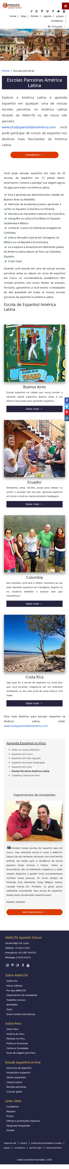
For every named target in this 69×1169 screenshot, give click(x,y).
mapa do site (10, 1143)
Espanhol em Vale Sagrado (26, 758)
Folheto (10, 1130)
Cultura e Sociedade (17, 1048)
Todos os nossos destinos (26, 749)
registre (47, 16)
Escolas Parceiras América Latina (30, 771)
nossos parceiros (54, 1147)
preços (60, 16)
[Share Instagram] (67, 418)
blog (23, 16)
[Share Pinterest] (67, 412)
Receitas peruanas (16, 1086)
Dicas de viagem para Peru (21, 1052)
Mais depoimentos (32, 912)
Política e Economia (17, 1043)
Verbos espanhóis (16, 1077)
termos (23, 1143)
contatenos (57, 20)
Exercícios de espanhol (18, 1067)
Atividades (12, 1004)
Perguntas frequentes (18, 1125)
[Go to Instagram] (7, 965)
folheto (35, 16)
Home (13, 16)
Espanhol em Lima (22, 766)
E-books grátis (14, 1091)
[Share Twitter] (67, 406)
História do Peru (15, 1033)
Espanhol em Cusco (22, 754)
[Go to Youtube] (28, 965)
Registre (10, 1111)
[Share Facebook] (67, 400)
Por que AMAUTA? (16, 990)
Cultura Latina (14, 1082)
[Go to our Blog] (17, 965)
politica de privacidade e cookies (46, 1143)
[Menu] (65, 6)
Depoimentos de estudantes (21, 995)
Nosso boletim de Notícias (20, 1014)
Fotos (9, 1009)
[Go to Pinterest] (12, 965)
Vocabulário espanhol (18, 1072)
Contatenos (32, 155)
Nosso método (14, 985)
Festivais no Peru (15, 1038)
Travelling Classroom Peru (26, 775)
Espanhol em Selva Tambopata (28, 762)
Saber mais (33, 409)
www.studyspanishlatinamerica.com (29, 127)
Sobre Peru (12, 1029)
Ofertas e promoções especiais (23, 1120)
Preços (10, 1116)
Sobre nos (11, 980)
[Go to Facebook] (23, 965)
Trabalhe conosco (16, 999)
